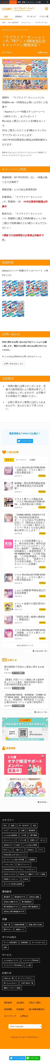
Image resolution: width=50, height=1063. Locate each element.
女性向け (18, 16)
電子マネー (8, 929)
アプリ (40, 850)
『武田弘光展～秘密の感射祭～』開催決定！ (29, 618)
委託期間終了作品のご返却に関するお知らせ (24, 668)
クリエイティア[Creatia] (13, 965)
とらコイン (30, 2)
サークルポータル (38, 942)
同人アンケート (23, 864)
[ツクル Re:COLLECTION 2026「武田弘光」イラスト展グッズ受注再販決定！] (8, 470)
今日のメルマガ (9, 874)
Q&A (5, 947)
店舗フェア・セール (37, 840)
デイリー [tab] (9, 460)
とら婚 (38, 2)
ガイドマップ (10, 1016)
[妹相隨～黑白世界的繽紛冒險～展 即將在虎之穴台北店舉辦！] (8, 486)
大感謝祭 (31, 860)
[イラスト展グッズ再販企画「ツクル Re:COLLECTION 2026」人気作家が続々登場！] (8, 502)
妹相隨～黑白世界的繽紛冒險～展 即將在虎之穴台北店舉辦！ (29, 486)
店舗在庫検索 (19, 925)
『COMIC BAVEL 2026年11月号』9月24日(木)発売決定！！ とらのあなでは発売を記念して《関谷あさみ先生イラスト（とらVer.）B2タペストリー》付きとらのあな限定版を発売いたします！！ (30, 522)
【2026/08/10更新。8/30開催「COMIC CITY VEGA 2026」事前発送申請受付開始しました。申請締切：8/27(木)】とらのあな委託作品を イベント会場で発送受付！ (25, 698)
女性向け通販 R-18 (11, 902)
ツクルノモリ (9, 864)
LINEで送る (34, 1058)
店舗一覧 (7, 925)
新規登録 (24, 942)
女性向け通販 (34, 897)
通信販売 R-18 (19, 897)
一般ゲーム (19, 850)
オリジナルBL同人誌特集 (13, 884)
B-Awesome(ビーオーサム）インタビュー (19, 869)
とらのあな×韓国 (30, 845)
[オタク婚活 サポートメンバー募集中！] (25, 773)
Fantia (21, 874)
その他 (23, 835)
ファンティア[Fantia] (30, 960)
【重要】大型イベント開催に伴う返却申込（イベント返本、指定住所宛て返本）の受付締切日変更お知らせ (24, 682)
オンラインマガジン (25, 978)
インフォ (13, 2)
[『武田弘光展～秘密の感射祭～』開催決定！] (8, 620)
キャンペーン (9, 840)
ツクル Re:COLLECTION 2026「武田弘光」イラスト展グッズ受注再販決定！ (29, 470)
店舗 (23, 2)
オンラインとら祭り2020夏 (14, 860)
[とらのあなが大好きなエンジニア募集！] (25, 796)
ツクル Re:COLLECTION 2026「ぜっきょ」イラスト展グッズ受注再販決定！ (29, 577)
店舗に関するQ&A (35, 925)
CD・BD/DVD (24, 826)
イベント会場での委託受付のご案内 (29, 604)
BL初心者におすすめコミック (15, 855)
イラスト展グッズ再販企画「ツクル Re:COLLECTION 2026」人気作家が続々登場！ (29, 502)
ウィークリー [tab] (21, 460)
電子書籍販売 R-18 (11, 907)
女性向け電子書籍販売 (30, 907)
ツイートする (19, 1058)
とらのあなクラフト (11, 960)
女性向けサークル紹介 (12, 845)
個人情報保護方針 (36, 1009)
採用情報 (8, 1009)
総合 (6, 16)
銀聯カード (20, 929)
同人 (5, 826)
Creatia (25, 879)
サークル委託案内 (10, 942)
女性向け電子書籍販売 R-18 (14, 912)
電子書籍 (33, 835)
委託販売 (8, 1002)
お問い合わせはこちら (13, 363)
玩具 (34, 826)
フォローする (27, 441)
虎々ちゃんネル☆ (10, 983)
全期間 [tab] (32, 460)
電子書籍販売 (27, 902)
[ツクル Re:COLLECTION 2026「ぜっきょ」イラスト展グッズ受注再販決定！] (8, 577)
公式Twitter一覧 (27, 983)
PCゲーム (7, 850)
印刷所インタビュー (11, 879)
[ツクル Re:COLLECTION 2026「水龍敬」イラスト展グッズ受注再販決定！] (8, 633)
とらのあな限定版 (10, 835)
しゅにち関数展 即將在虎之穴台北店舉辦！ (30, 591)
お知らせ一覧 (9, 978)
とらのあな (5, 2)
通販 (19, 2)
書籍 (12, 826)
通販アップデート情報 (36, 874)
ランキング (31, 16)
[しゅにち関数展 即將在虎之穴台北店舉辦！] (8, 593)
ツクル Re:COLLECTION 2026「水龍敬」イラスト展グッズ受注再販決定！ (29, 633)
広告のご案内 (35, 1002)
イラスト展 (43, 16)
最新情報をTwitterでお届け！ (25, 433)
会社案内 (20, 1002)
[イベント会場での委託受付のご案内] (8, 606)
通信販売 (32, 830)
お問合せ (24, 1016)
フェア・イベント (10, 830)
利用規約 (20, 1009)
